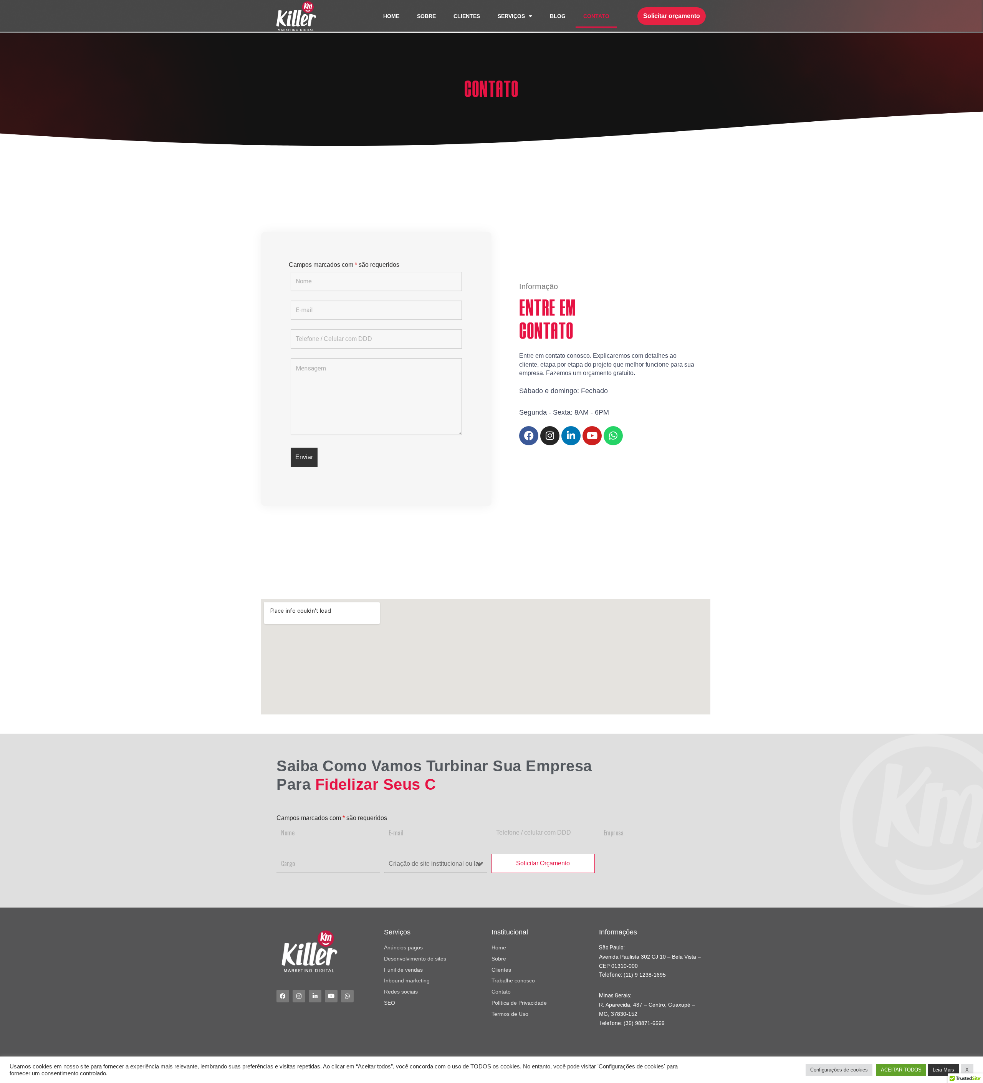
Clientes (466, 16)
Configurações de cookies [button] (839, 1070)
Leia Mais (943, 1070)
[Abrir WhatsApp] (963, 1063)
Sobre (426, 16)
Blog (558, 16)
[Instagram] (549, 435)
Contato (596, 16)
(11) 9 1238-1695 (645, 975)
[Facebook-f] (528, 435)
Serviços (511, 16)
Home (391, 16)
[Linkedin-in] (571, 435)
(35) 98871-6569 (644, 1023)
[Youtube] (592, 435)
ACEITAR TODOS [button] (901, 1070)
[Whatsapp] (613, 435)
